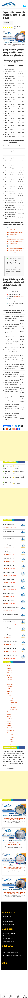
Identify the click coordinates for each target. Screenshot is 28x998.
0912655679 (7, 603)
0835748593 (7, 589)
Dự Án (8, 675)
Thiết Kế (9, 725)
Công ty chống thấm (7, 919)
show (10, 22)
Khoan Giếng (10, 682)
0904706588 (7, 541)
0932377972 (7, 610)
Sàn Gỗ (9, 716)
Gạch (12, 737)
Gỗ (12, 700)
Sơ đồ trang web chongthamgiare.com (12, 952)
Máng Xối (9, 691)
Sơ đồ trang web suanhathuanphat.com (12, 958)
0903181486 (7, 534)
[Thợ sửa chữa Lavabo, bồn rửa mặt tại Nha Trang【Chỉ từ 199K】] (14, 859)
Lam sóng (9, 686)
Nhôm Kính (14, 702)
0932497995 (7, 547)
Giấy (12, 698)
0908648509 (7, 617)
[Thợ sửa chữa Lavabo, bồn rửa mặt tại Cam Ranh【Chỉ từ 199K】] (14, 884)
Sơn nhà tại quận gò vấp (8, 941)
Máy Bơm (9, 693)
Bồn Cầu (9, 668)
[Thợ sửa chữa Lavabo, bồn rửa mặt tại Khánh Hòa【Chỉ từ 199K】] (14, 834)
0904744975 (7, 651)
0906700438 (7, 575)
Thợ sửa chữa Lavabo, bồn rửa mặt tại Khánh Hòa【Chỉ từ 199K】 (14, 843)
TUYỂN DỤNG (10, 730)
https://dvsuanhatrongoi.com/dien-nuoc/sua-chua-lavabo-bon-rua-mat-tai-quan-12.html (16, 251)
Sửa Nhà (9, 723)
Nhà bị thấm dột (6, 935)
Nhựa (12, 705)
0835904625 (7, 631)
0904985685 (7, 637)
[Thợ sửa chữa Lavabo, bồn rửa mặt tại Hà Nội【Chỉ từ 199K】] (14, 810)
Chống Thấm (10, 673)
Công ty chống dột (7, 916)
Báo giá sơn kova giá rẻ (8, 938)
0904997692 (7, 596)
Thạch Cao (14, 709)
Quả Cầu (9, 714)
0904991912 (7, 582)
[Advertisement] (14, 446)
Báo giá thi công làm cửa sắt (9, 933)
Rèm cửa (13, 707)
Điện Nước (9, 679)
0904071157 (6, 644)
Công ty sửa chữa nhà (8, 921)
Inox (12, 739)
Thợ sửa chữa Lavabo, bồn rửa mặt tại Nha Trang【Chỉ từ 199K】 (14, 868)
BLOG (8, 666)
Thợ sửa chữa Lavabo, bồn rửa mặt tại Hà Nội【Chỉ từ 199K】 (14, 819)
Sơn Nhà (9, 721)
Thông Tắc (9, 728)
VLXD (8, 732)
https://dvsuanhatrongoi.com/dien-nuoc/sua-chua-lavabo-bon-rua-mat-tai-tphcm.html (16, 232)
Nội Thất (9, 695)
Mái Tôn (9, 689)
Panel (8, 712)
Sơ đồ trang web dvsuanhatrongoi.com (12, 955)
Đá (12, 735)
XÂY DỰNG (9, 744)
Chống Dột (9, 670)
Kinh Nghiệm (10, 684)
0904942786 (7, 624)
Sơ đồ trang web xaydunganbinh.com (11, 950)
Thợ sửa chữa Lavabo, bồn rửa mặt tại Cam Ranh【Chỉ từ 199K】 (14, 893)
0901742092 (7, 561)
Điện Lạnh (9, 677)
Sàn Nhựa (9, 718)
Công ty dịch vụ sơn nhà (8, 924)
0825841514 (7, 554)
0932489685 (7, 527)
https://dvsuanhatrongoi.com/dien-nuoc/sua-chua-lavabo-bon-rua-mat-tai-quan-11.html (16, 241)
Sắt (12, 741)
